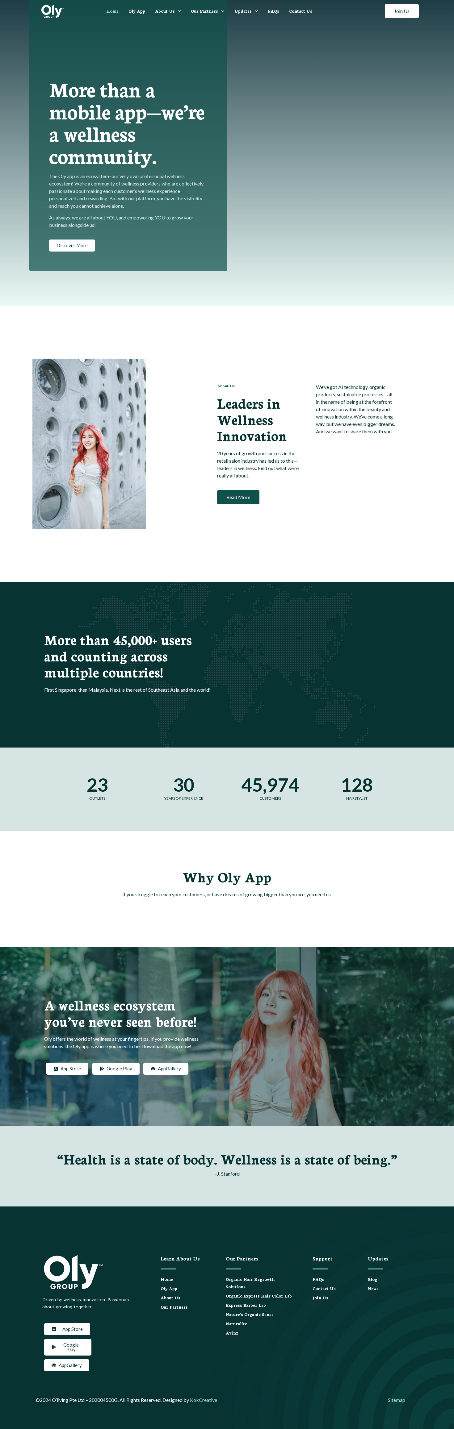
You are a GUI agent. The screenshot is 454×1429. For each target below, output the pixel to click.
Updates (243, 11)
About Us (165, 11)
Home (112, 11)
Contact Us (300, 11)
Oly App (136, 11)
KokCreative (203, 1400)
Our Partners (204, 11)
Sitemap (396, 1400)
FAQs (273, 11)
